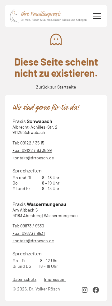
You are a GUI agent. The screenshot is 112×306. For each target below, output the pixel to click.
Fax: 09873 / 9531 (28, 233)
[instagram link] (84, 290)
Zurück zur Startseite (56, 86)
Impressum (55, 279)
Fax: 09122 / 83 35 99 (32, 150)
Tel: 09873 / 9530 (28, 225)
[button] (96, 16)
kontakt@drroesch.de (33, 157)
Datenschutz (24, 279)
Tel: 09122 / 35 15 (28, 142)
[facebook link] (96, 290)
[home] (48, 16)
